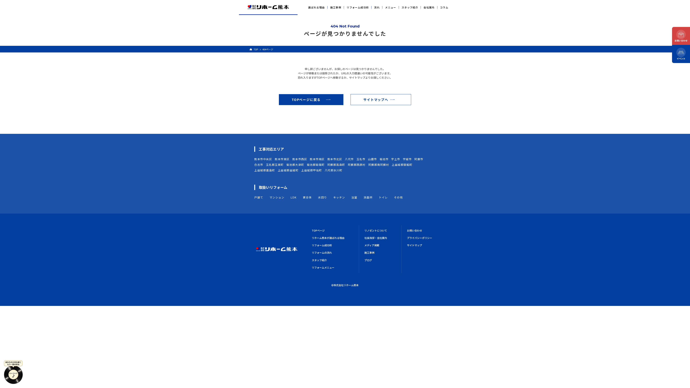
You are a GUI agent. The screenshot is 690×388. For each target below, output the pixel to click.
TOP (256, 49)
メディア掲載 (371, 245)
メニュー (390, 7)
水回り (322, 197)
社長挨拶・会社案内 (375, 238)
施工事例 (335, 7)
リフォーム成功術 (358, 7)
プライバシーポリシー (419, 238)
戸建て (258, 197)
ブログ (368, 260)
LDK (294, 197)
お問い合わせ (414, 230)
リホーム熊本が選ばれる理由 (328, 238)
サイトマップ (414, 245)
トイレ (383, 197)
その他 (398, 197)
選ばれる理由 (316, 7)
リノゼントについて (375, 230)
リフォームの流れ (322, 252)
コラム (444, 7)
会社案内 (429, 7)
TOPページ (318, 230)
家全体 (307, 197)
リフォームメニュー (323, 267)
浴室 (354, 197)
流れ (377, 7)
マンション (277, 197)
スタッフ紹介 (410, 7)
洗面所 (368, 197)
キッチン (339, 197)
